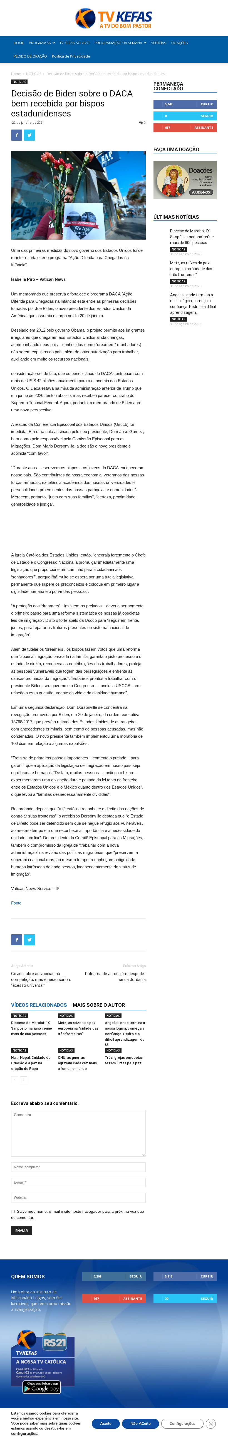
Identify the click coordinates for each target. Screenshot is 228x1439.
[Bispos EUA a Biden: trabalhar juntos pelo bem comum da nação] (78, 522)
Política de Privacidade (71, 56)
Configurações (182, 1423)
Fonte (16, 903)
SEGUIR (207, 116)
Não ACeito (140, 1423)
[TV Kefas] (114, 18)
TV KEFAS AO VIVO (75, 42)
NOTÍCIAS (158, 42)
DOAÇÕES (179, 42)
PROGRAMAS (40, 42)
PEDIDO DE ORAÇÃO (30, 56)
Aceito (105, 1423)
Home (16, 73)
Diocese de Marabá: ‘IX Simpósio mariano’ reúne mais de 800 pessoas (31, 1028)
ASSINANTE (204, 127)
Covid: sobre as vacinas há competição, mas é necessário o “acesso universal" (41, 979)
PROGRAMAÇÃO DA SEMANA (118, 42)
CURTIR (207, 104)
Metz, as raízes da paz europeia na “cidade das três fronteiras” (78, 1028)
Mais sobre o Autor (99, 1005)
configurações (24, 1433)
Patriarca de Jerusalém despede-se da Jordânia (115, 976)
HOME (19, 42)
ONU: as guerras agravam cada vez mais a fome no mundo (77, 1063)
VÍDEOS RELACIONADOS (39, 1005)
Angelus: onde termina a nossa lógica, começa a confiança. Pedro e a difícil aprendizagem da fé (125, 1034)
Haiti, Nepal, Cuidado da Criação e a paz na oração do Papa (30, 1063)
